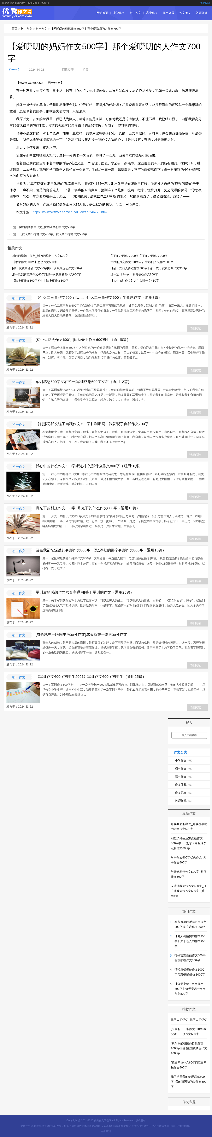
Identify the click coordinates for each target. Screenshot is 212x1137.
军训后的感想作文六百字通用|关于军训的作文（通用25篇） (85, 592)
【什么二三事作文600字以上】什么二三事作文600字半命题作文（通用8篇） (99, 297)
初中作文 (135, 12)
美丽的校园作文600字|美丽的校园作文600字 (139, 255)
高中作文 (152, 12)
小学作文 (119, 12)
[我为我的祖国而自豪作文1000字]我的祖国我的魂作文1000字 (189, 1048)
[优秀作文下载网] (17, 16)
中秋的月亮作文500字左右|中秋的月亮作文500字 (142, 262)
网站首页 (102, 12)
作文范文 (185, 12)
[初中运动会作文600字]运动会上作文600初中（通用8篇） (83, 340)
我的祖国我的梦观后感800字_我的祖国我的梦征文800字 (188, 1081)
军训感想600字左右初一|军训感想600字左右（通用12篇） (83, 382)
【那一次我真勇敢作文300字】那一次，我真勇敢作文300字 (149, 268)
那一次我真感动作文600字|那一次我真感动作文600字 (46, 274)
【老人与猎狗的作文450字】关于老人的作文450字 (190, 941)
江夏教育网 (8, 2)
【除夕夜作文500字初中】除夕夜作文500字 (40, 280)
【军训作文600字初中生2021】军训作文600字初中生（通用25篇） (91, 677)
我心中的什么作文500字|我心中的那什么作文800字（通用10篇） (89, 466)
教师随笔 (201, 12)
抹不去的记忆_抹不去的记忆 (189, 1019)
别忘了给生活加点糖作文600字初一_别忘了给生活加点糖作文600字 (188, 843)
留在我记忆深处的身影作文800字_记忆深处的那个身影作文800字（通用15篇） (101, 550)
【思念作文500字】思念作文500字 (34, 262)
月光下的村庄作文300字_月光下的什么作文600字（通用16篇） (88, 508)
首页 (14, 28)
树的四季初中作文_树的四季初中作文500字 (47, 227)
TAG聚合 (44, 2)
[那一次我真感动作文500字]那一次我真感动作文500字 (47, 268)
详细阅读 (195, 328)
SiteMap (32, 2)
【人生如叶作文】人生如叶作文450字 (135, 280)
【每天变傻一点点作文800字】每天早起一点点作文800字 (190, 988)
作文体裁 (168, 12)
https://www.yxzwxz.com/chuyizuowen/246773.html (70, 212)
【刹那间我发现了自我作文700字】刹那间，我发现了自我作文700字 (92, 424)
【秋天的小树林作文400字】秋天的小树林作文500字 (53, 234)
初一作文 (41, 28)
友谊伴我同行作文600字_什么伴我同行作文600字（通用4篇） (188, 891)
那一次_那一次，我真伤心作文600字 (134, 274)
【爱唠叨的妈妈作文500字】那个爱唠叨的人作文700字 (86, 28)
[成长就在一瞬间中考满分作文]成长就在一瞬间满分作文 (81, 634)
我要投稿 (205, 2)
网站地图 (21, 2)
